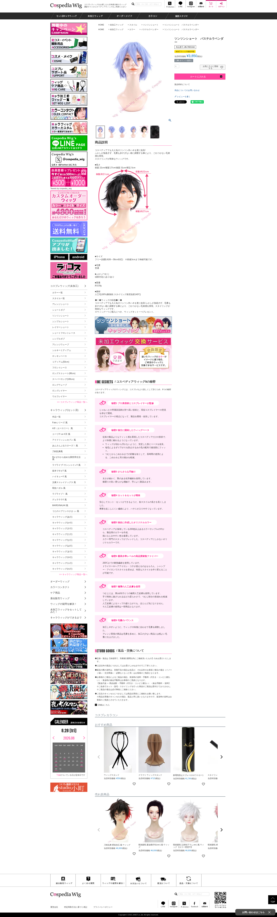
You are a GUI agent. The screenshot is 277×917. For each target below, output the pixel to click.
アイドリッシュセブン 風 (64, 440)
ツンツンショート (150, 25)
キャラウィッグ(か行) (62, 522)
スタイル (133, 25)
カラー (132, 29)
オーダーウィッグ (60, 581)
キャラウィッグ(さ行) (62, 528)
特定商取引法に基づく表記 (75, 907)
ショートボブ (58, 310)
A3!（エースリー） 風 (62, 428)
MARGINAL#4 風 (60, 505)
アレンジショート (60, 304)
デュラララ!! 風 (59, 499)
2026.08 (69, 737)
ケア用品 (55, 592)
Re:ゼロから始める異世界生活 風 (66, 458)
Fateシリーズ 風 (59, 422)
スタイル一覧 (58, 298)
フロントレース (59, 367)
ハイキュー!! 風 (59, 476)
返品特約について (182, 84)
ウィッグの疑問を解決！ (63, 604)
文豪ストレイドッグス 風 (64, 482)
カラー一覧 (57, 292)
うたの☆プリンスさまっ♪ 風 (65, 511)
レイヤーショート (60, 327)
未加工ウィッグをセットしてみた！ (66, 610)
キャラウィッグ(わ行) (62, 569)
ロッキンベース (59, 356)
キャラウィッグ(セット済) (64, 410)
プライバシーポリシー (103, 907)
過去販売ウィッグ (60, 598)
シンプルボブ (58, 339)
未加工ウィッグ (116, 25)
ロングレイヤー (59, 390)
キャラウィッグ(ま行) (62, 551)
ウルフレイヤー (59, 396)
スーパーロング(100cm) (63, 379)
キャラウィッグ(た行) (62, 534)
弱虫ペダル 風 (58, 488)
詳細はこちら (104, 705)
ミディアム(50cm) (60, 362)
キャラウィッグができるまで (66, 617)
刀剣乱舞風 (57, 451)
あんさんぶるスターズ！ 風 (65, 445)
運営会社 (54, 907)
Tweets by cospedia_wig (61, 189)
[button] (99, 756)
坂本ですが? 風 (59, 471)
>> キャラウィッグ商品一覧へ (73, 574)
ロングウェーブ (59, 385)
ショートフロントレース (63, 333)
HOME (101, 25)
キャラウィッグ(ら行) (62, 563)
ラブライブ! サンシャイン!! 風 (66, 465)
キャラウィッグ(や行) (62, 557)
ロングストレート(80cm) (63, 373)
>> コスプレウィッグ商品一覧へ (72, 402)
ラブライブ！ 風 (59, 494)
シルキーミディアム (61, 350)
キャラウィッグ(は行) (62, 546)
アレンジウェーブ (60, 344)
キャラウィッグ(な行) (62, 540)
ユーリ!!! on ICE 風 (61, 434)
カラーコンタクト (60, 587)
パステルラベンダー (149, 29)
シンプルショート (60, 321)
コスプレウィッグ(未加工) (64, 286)
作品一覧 (56, 417)
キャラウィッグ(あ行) (62, 517)
